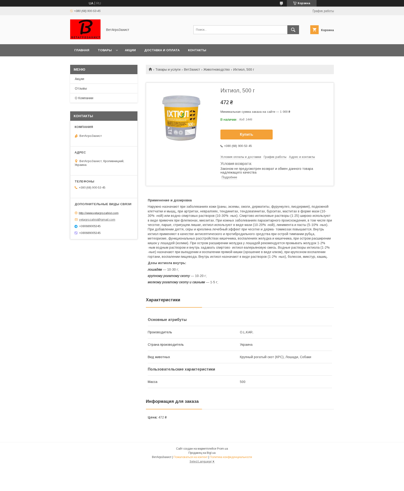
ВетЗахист (192, 69)
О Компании (84, 98)
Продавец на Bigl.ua (202, 453)
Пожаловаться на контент (190, 457)
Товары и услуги (167, 69)
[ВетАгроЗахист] (85, 38)
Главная (81, 50)
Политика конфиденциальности (231, 457)
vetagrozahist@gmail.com (97, 219)
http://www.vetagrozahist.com (99, 213)
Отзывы (81, 88)
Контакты (197, 50)
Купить (246, 134)
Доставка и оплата (162, 50)
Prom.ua (222, 448)
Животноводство (216, 69)
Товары (105, 50)
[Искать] (293, 29)
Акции (130, 50)
